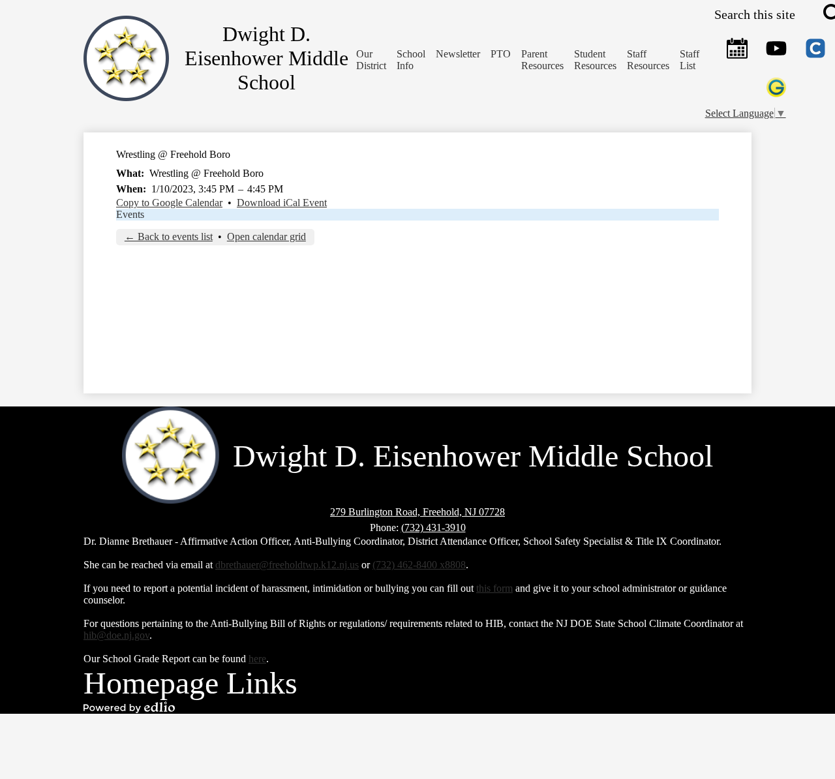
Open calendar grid (266, 236)
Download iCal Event (282, 202)
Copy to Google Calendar (169, 202)
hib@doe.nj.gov (116, 635)
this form (494, 588)
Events (130, 214)
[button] (411, 60)
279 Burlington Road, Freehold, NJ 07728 (417, 511)
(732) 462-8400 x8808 (419, 564)
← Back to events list (169, 236)
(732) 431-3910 (433, 527)
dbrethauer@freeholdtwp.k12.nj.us (287, 564)
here (257, 658)
